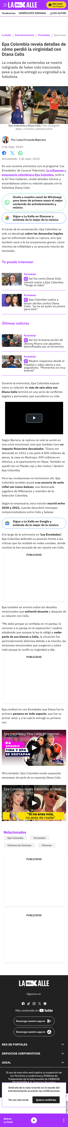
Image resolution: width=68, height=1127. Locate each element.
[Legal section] (62, 1062)
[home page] (34, 983)
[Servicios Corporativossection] (62, 1053)
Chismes (47, 845)
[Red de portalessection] (62, 1044)
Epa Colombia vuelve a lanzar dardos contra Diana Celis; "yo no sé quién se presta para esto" (44, 304)
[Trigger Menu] (5, 5)
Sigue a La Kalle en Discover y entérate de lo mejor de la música (35, 217)
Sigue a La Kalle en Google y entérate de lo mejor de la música (35, 523)
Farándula (44, 35)
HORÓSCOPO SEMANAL (32, 13)
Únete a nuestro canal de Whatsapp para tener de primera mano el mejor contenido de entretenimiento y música (38, 202)
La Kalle (6, 35)
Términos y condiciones (28, 1075)
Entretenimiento (24, 35)
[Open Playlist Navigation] (63, 1120)
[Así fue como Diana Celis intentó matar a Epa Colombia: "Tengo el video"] (12, 279)
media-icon (33, 1120)
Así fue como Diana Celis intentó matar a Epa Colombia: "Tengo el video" (44, 282)
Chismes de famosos (19, 845)
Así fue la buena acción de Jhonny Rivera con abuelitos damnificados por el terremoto (44, 343)
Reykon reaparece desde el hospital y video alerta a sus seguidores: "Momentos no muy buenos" (44, 365)
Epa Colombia (15, 838)
